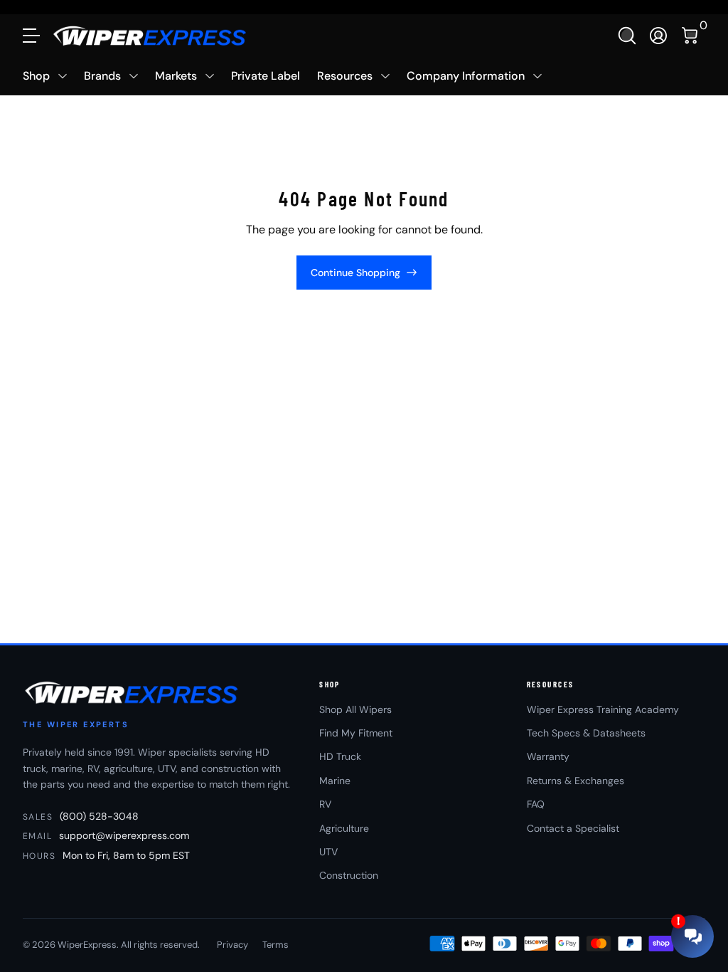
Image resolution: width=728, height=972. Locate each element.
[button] (627, 35)
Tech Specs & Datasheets (586, 733)
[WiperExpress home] (132, 692)
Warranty (548, 756)
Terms (275, 945)
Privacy (232, 945)
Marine (334, 780)
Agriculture (344, 828)
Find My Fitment (355, 733)
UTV (328, 851)
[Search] (627, 35)
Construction (348, 875)
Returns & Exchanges (575, 780)
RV (325, 804)
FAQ (536, 804)
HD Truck (340, 756)
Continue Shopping (355, 272)
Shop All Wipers (355, 709)
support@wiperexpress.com (124, 835)
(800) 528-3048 (99, 816)
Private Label (265, 75)
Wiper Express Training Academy (603, 709)
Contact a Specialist (573, 828)
